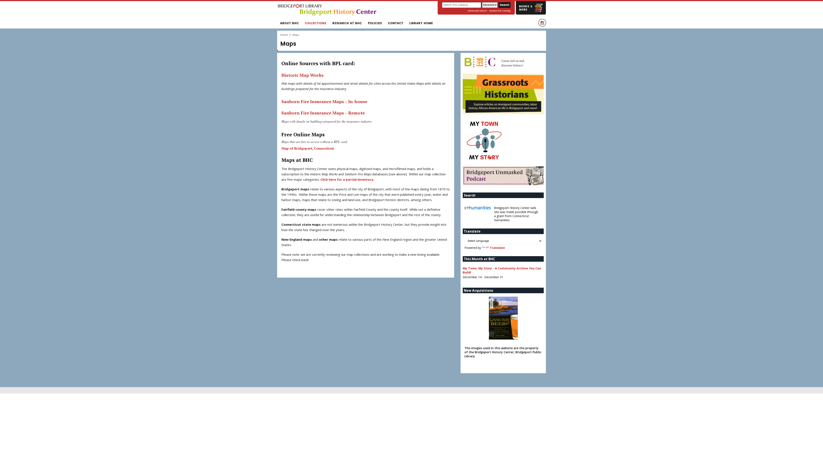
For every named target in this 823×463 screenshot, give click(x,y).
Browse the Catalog (500, 11)
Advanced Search (477, 11)
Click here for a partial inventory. (347, 179)
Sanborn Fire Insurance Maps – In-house (324, 101)
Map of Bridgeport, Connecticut (308, 148)
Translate (497, 248)
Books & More (525, 8)
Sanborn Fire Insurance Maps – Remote (323, 113)
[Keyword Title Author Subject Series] (490, 5)
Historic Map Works (302, 75)
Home (284, 35)
